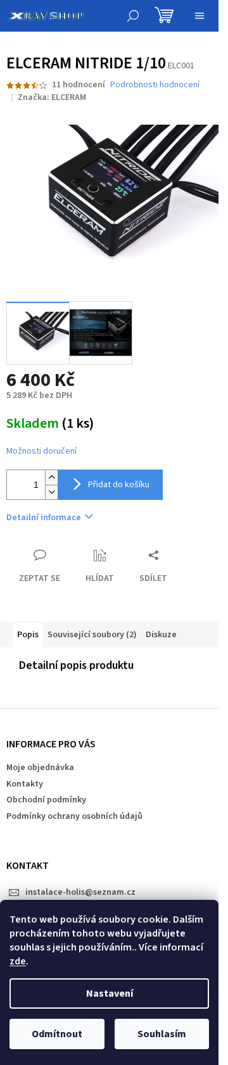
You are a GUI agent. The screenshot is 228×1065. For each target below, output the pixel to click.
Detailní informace (43, 517)
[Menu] (199, 15)
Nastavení (109, 993)
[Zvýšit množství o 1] (51, 477)
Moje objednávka (40, 767)
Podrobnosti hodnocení (155, 85)
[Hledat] (133, 15)
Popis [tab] (28, 634)
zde (18, 961)
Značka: (52, 97)
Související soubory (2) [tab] (92, 634)
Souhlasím (161, 1034)
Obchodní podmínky (46, 800)
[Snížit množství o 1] (51, 492)
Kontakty (24, 784)
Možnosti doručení (41, 451)
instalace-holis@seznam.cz (80, 892)
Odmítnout (57, 1034)
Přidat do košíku (118, 484)
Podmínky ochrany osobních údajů (74, 816)
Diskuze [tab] (161, 634)
